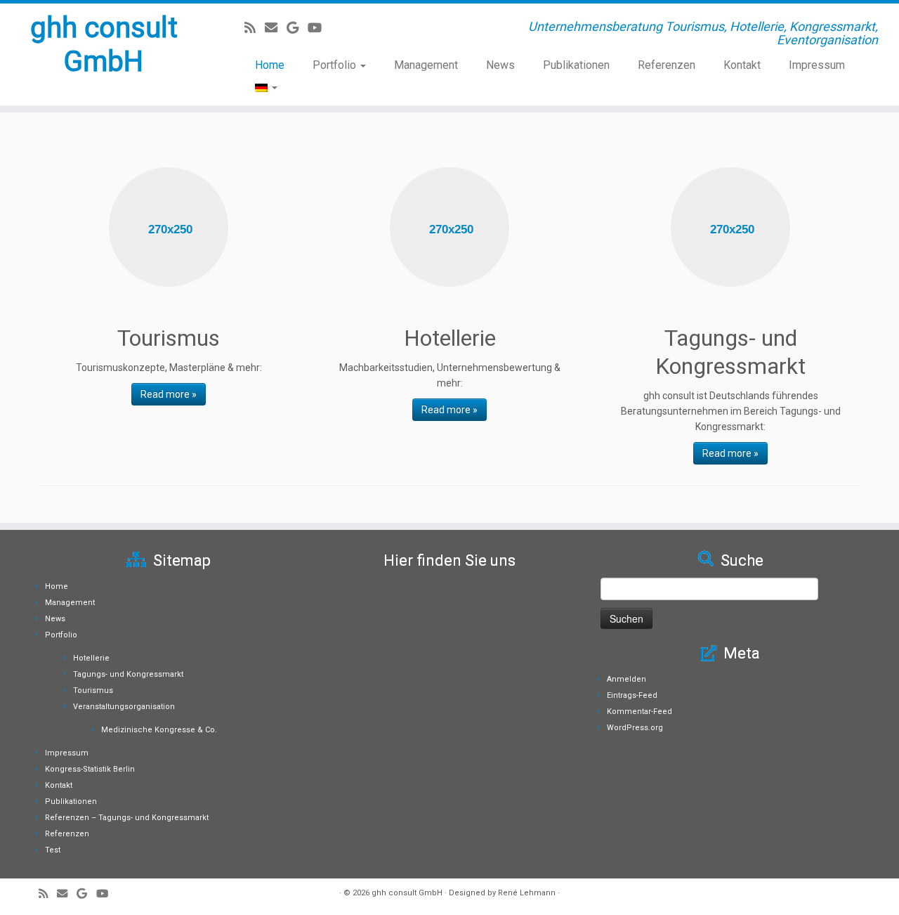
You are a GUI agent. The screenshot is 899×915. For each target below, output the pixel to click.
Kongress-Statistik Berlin (90, 769)
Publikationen (576, 65)
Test (52, 850)
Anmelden (626, 679)
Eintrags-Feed (632, 695)
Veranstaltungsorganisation (124, 706)
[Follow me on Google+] (297, 27)
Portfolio (336, 65)
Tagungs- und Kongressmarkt (128, 674)
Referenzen (666, 65)
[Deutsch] (259, 87)
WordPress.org (635, 727)
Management (426, 65)
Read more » (168, 394)
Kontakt (742, 65)
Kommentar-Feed (639, 711)
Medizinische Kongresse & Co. (159, 729)
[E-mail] (276, 27)
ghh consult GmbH (104, 44)
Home (269, 65)
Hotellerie (91, 658)
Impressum (817, 65)
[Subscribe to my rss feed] (254, 27)
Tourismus (93, 690)
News (500, 65)
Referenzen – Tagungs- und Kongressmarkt (127, 817)
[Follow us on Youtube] (319, 27)
